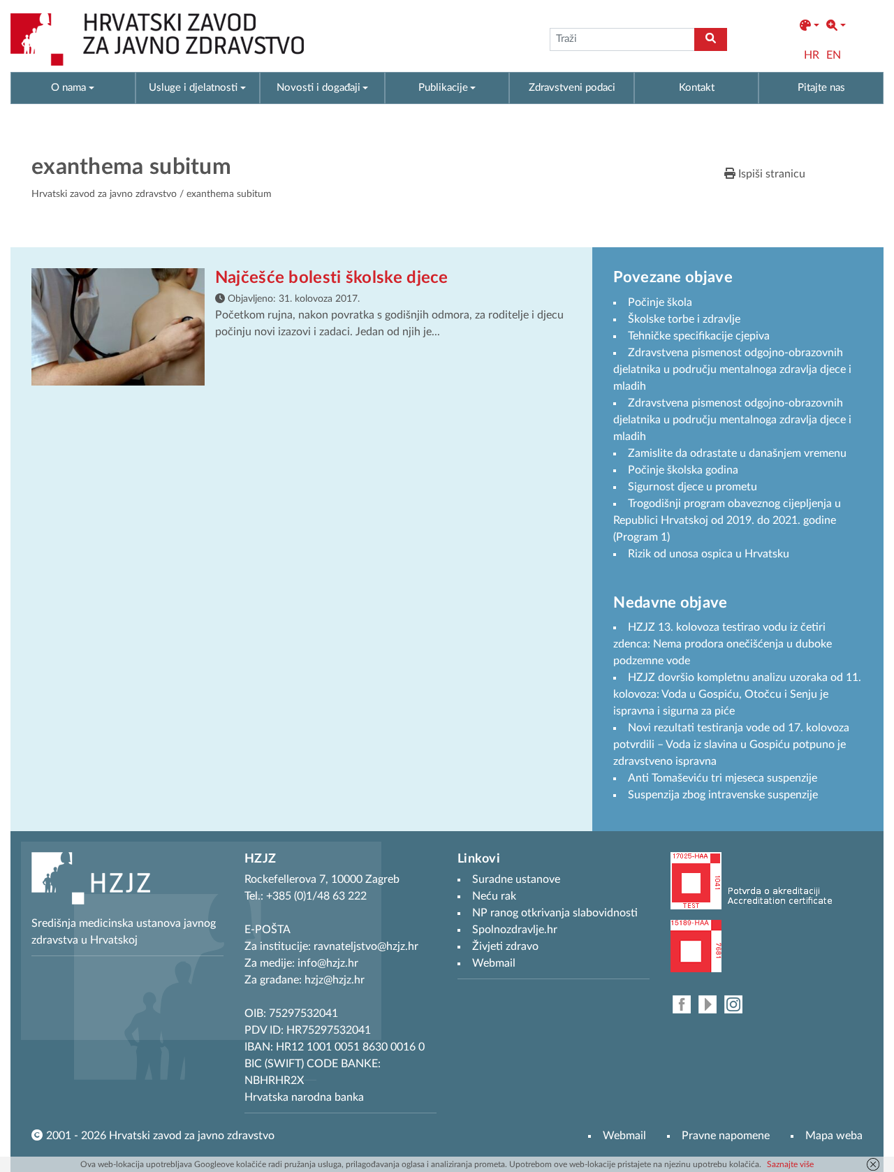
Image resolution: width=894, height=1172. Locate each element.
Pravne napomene (726, 1135)
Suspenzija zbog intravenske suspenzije (723, 794)
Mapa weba (834, 1135)
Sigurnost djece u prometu (692, 486)
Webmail (624, 1135)
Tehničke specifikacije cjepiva (699, 336)
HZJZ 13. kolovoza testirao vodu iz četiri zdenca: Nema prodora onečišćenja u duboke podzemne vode (722, 644)
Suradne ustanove (516, 879)
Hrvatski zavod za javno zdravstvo (104, 194)
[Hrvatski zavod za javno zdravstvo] (157, 39)
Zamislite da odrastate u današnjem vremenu (737, 453)
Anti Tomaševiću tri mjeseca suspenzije (722, 778)
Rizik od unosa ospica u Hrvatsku (708, 553)
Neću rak (494, 896)
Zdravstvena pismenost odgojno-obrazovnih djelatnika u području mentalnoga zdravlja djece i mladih (732, 369)
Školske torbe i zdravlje (684, 319)
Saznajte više (790, 1164)
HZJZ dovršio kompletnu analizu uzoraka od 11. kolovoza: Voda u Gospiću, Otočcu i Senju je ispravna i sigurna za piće (737, 694)
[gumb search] (710, 39)
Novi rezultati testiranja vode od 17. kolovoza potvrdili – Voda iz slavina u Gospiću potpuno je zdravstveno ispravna (731, 744)
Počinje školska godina (683, 470)
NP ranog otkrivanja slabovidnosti (555, 912)
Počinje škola (660, 302)
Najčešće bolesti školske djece (331, 278)
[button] (809, 26)
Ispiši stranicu (770, 174)
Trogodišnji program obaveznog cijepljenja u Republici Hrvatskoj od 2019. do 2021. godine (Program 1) (727, 520)
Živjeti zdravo (505, 946)
